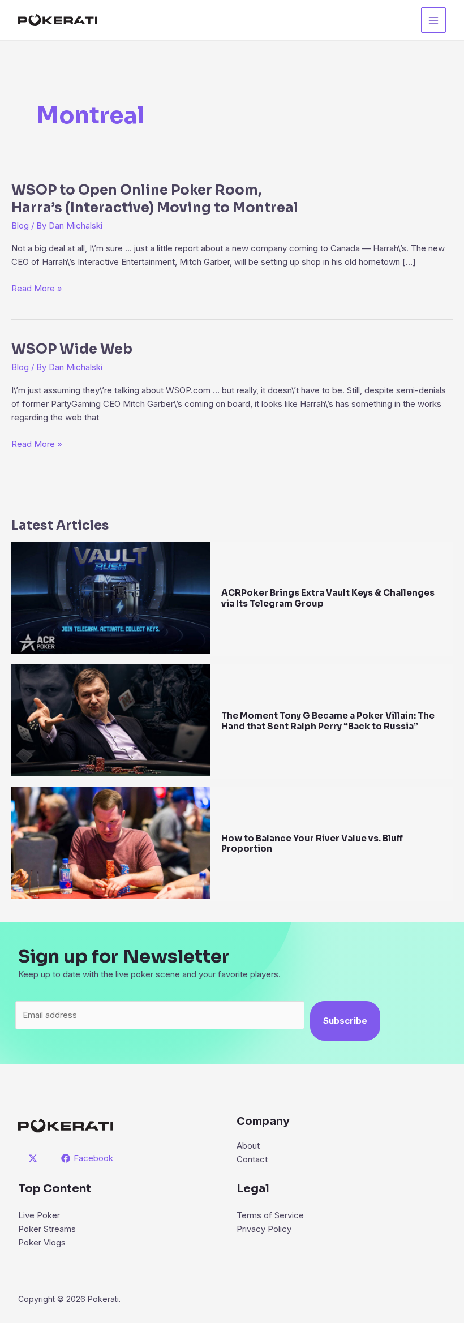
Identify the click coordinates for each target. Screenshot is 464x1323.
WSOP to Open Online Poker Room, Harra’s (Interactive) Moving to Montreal (154, 199)
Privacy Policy (264, 1228)
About (248, 1145)
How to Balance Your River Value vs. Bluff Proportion (312, 843)
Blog (20, 225)
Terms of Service (270, 1215)
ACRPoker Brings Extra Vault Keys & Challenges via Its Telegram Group (328, 598)
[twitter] (34, 1158)
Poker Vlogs (42, 1242)
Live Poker (39, 1215)
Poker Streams (47, 1228)
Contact (252, 1159)
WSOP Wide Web (71, 349)
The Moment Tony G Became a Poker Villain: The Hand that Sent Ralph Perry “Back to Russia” (328, 721)
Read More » (36, 288)
